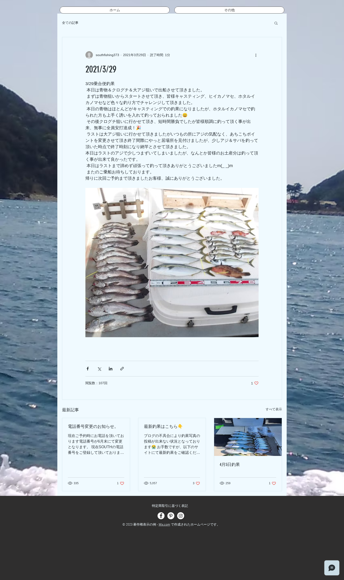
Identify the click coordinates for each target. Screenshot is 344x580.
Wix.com (164, 525)
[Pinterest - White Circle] (170, 515)
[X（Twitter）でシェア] (99, 368)
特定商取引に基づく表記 (170, 506)
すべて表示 (274, 409)
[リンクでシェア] (122, 368)
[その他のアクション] (256, 55)
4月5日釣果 (230, 464)
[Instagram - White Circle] (180, 515)
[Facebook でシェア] (87, 368)
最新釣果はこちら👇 (163, 426)
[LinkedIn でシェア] (110, 368)
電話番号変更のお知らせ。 (93, 426)
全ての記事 (70, 23)
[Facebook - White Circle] (161, 515)
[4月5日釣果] (248, 437)
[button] (276, 23)
